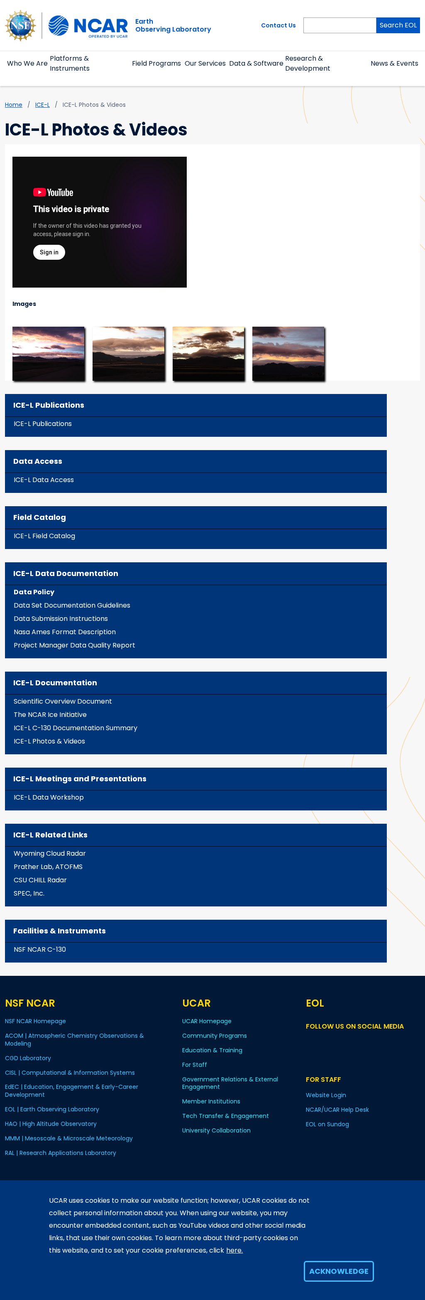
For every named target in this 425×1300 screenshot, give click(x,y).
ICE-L (42, 105)
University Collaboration (216, 1130)
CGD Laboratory (28, 1058)
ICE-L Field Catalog (44, 536)
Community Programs (214, 1036)
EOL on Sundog (327, 1124)
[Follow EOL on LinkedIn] (334, 1042)
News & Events (394, 63)
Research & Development (307, 63)
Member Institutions (211, 1101)
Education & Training (212, 1050)
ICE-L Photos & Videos (49, 741)
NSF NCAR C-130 (40, 949)
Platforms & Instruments (70, 63)
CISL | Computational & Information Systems (70, 1073)
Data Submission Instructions (61, 618)
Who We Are (27, 63)
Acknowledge (339, 1271)
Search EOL (398, 25)
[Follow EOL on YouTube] (323, 1042)
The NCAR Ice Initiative (50, 714)
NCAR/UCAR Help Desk (337, 1109)
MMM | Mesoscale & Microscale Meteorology (69, 1138)
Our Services (205, 63)
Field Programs (156, 63)
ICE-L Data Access (44, 480)
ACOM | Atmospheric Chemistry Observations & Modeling (74, 1040)
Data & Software (256, 63)
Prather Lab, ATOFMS (48, 867)
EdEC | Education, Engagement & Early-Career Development (71, 1091)
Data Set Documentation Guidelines (72, 605)
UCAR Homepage (207, 1021)
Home (13, 105)
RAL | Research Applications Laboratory (60, 1153)
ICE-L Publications (43, 423)
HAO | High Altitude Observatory (51, 1124)
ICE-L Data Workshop (49, 797)
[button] (27, 74)
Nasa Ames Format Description (65, 632)
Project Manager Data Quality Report (74, 645)
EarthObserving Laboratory (173, 25)
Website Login (326, 1095)
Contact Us (278, 25)
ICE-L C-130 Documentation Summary (75, 728)
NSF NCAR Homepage (35, 1021)
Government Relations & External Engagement (230, 1083)
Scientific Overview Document (63, 701)
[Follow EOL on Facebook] (311, 1042)
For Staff (194, 1065)
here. (234, 1250)
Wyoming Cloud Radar (50, 853)
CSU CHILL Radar (40, 880)
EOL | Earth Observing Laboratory (52, 1109)
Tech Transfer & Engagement (225, 1116)
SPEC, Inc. (29, 893)
